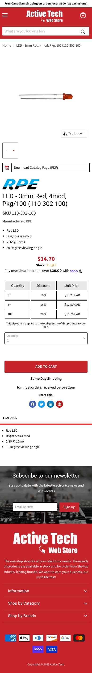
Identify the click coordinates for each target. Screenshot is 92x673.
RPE (29, 221)
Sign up (69, 507)
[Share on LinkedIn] (50, 404)
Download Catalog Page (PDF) (36, 167)
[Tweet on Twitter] (41, 404)
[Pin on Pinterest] (59, 404)
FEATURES (10, 418)
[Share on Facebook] (32, 404)
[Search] (82, 31)
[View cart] (83, 15)
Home (6, 46)
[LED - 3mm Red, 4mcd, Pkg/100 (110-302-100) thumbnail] (10, 150)
